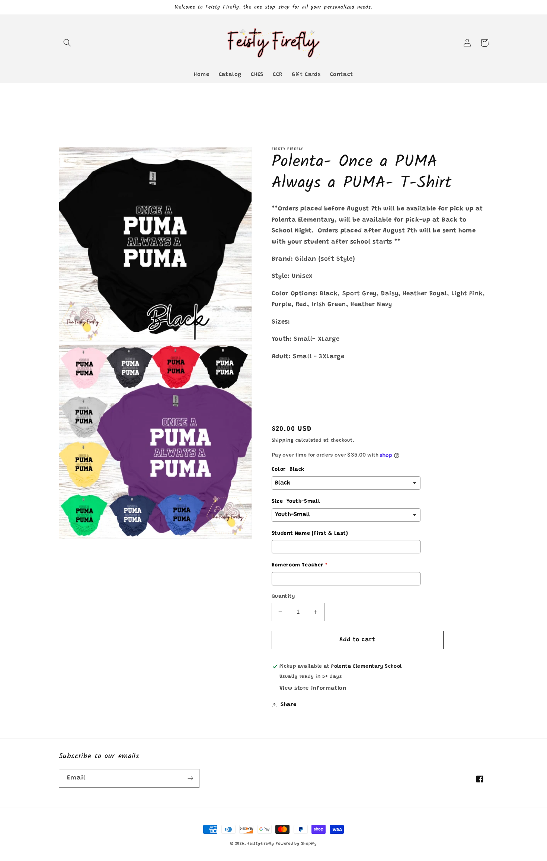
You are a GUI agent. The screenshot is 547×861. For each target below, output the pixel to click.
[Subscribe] (190, 778)
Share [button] (289, 705)
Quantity (283, 596)
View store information (313, 688)
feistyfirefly (260, 844)
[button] (67, 42)
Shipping (283, 440)
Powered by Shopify (296, 844)
